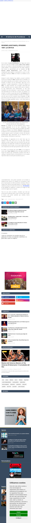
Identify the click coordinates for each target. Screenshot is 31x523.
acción (5, 199)
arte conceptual (5, 384)
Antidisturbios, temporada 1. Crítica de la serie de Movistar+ (18, 217)
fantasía (20, 380)
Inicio (2, 41)
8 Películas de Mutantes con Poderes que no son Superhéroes (18, 322)
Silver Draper (5, 50)
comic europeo (21, 386)
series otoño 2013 (8, 41)
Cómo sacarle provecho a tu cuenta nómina (18, 433)
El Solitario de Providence (15, 37)
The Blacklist (26, 186)
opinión (3, 386)
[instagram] (23, 300)
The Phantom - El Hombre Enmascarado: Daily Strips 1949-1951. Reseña (17, 328)
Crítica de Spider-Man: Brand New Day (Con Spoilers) (18, 340)
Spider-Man (22, 382)
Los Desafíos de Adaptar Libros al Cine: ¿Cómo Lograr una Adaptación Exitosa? (17, 446)
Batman (11, 380)
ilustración (12, 384)
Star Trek (9, 386)
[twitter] (23, 297)
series (7, 380)
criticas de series (11, 199)
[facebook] (8, 297)
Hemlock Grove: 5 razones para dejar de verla (17, 334)
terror (16, 380)
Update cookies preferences (6, 0)
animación (18, 384)
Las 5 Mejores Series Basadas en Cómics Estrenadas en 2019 (17, 223)
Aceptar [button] (19, 512)
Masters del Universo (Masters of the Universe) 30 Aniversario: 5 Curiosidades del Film (15, 365)
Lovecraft (14, 386)
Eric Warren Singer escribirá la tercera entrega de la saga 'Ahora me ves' (17, 211)
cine (3, 380)
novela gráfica (15, 382)
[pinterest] (8, 300)
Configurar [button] (18, 518)
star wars (24, 384)
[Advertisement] (15, 18)
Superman (26, 380)
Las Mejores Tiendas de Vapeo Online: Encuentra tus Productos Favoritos (17, 440)
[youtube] (8, 303)
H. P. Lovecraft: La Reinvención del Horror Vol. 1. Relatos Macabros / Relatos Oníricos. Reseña (18, 316)
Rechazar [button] (18, 515)
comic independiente (6, 382)
